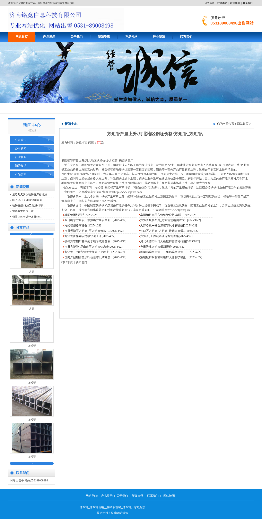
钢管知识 (20, 165)
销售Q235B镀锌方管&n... (27, 216)
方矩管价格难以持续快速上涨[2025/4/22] (89, 236)
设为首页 (210, 3)
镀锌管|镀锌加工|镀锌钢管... (28, 205)
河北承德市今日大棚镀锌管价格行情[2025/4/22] (170, 241)
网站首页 (242, 123)
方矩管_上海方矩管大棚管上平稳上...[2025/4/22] (94, 252)
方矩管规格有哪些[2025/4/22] (82, 225)
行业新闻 (159, 36)
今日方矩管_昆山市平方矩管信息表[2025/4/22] (93, 246)
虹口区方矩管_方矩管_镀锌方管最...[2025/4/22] (169, 230)
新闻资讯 (104, 36)
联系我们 (186, 36)
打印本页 (67, 262)
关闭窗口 (81, 262)
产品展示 (49, 36)
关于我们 (76, 36)
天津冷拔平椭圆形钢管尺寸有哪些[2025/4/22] (168, 225)
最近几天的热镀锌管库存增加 (29, 194)
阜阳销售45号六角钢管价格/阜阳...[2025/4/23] (168, 214)
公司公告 (20, 139)
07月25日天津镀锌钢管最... (28, 200)
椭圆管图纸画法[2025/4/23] (81, 214)
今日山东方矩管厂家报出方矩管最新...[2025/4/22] (95, 220)
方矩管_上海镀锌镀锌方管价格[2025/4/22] (166, 236)
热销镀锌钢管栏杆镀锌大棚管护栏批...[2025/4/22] (171, 257)
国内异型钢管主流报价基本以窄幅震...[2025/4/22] (95, 257)
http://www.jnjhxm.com (128, 192)
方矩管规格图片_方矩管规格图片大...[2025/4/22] (170, 220)
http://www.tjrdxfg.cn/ (178, 210)
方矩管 (113, 160)
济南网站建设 (119, 513)
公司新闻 (20, 148)
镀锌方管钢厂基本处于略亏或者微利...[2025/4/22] (95, 241)
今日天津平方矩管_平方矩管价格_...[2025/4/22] (94, 230)
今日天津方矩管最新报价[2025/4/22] (162, 246)
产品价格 (131, 36)
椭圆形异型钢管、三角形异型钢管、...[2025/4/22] (171, 252)
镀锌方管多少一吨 (23, 211)
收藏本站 (222, 3)
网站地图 (235, 3)
